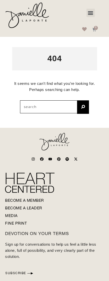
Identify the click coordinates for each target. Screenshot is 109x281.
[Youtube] (50, 159)
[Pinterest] (58, 159)
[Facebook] (41, 159)
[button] (90, 13)
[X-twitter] (75, 159)
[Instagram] (33, 159)
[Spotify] (67, 159)
